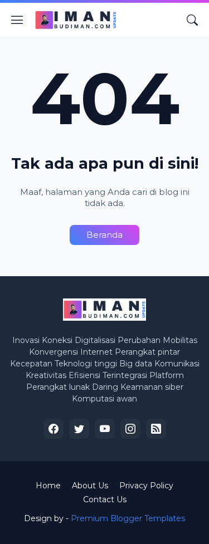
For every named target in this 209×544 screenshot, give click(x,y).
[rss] (156, 429)
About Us (90, 486)
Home (48, 486)
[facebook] (53, 429)
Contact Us (105, 499)
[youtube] (105, 429)
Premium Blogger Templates (128, 518)
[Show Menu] (17, 20)
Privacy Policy (146, 486)
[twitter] (79, 429)
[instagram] (130, 429)
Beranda (104, 234)
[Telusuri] (192, 20)
